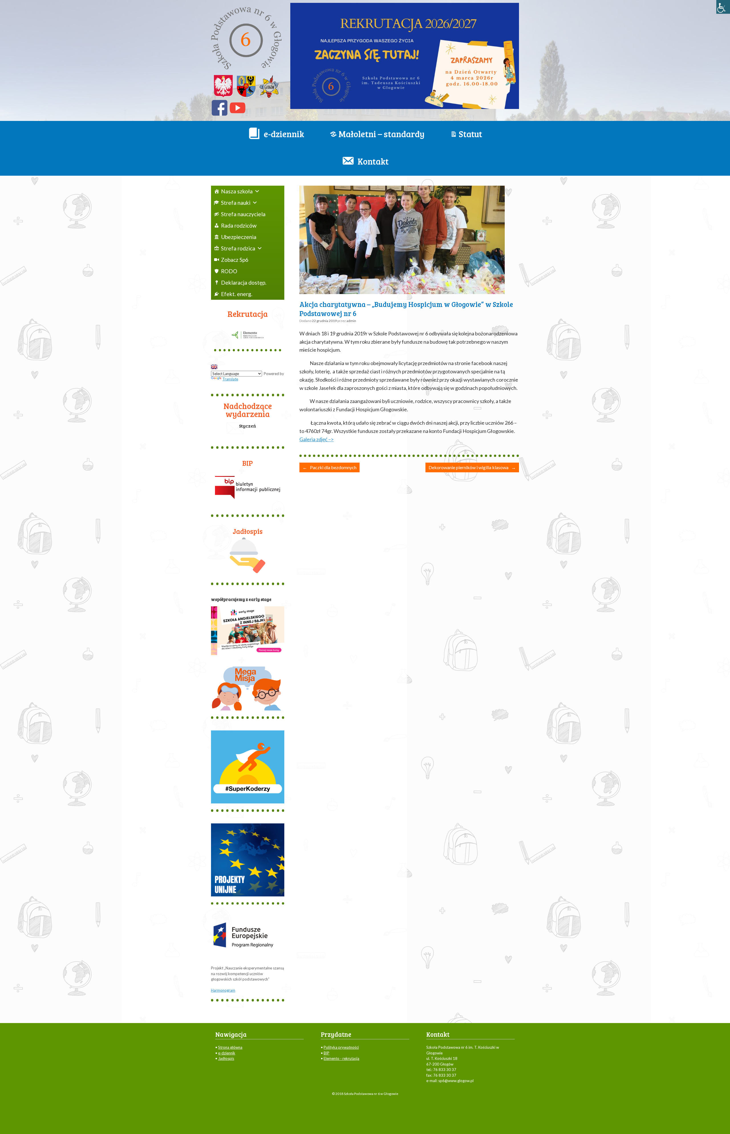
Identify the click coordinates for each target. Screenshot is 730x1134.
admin (351, 321)
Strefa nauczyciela (243, 214)
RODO (229, 271)
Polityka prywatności (341, 1047)
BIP (326, 1053)
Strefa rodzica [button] (238, 248)
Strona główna (230, 1047)
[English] (214, 366)
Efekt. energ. (236, 294)
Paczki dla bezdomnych (329, 467)
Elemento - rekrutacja (341, 1058)
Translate (230, 379)
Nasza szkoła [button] (237, 191)
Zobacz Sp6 (234, 259)
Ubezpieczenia (238, 237)
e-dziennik (226, 1053)
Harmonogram (223, 990)
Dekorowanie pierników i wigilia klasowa (472, 467)
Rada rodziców (239, 225)
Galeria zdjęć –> (316, 439)
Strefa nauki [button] (235, 202)
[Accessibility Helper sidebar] (723, 7)
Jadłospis (226, 1058)
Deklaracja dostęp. (243, 282)
